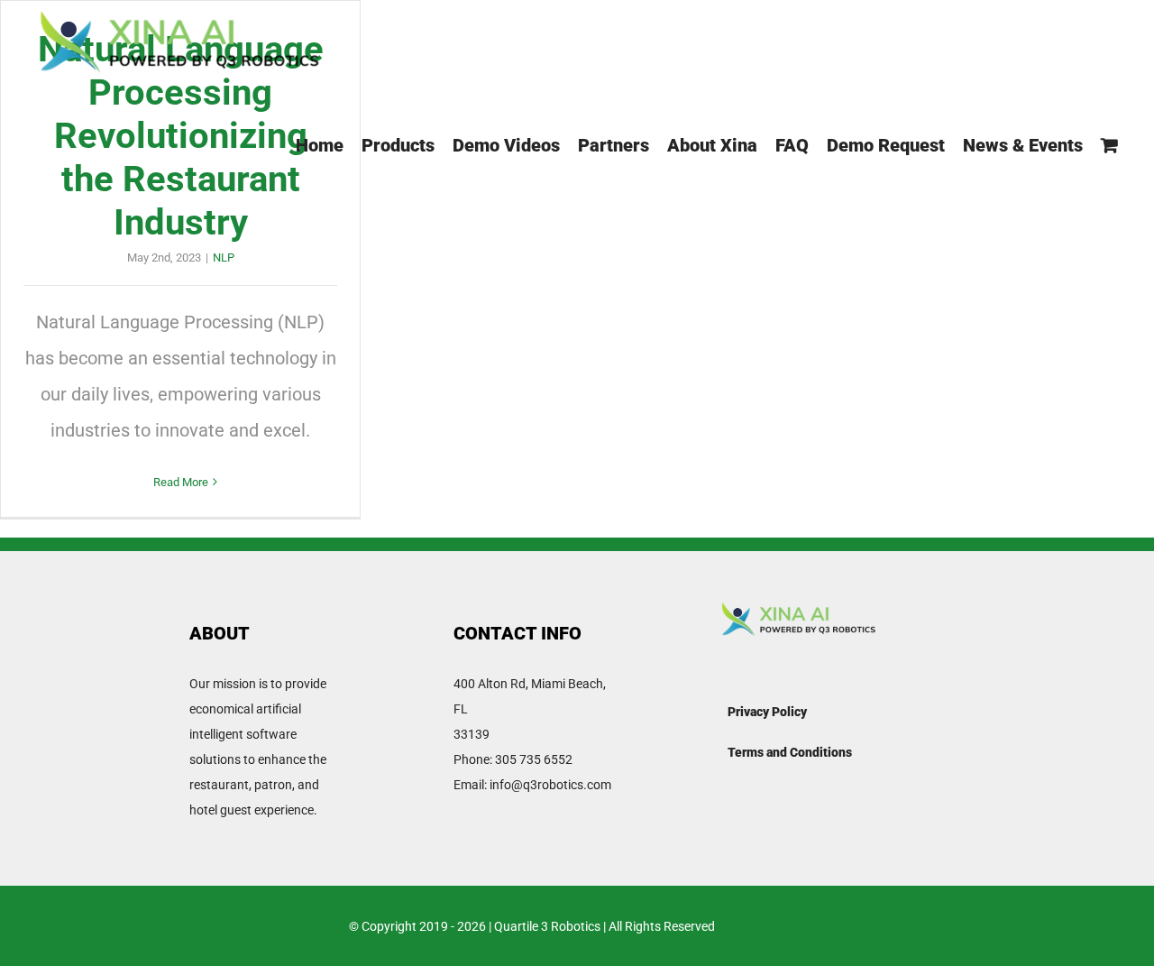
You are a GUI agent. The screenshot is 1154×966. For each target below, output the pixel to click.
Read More (180, 482)
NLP (223, 257)
